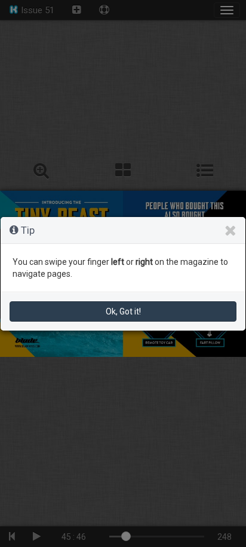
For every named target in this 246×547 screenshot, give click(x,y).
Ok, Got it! (123, 311)
